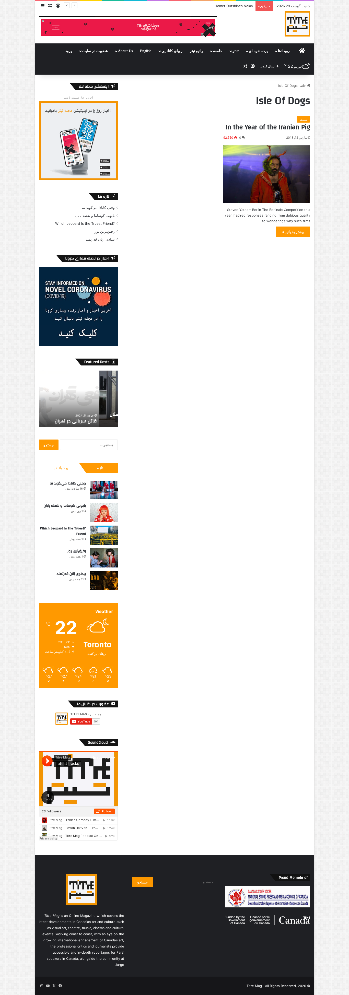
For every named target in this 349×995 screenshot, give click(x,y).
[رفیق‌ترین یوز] (104, 557)
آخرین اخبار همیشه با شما (78, 97)
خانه (303, 86)
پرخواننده (60, 467)
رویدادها (284, 51)
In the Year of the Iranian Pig (268, 127)
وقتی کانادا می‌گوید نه (98, 208)
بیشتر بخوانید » (293, 232)
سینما (303, 119)
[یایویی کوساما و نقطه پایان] (104, 512)
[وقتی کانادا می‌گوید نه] (104, 490)
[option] (78, 399)
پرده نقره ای (258, 51)
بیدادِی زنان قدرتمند (100, 239)
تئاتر (235, 51)
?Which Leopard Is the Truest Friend (85, 223)
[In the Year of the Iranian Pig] (266, 174)
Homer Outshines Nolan (234, 6)
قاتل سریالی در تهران (94, 421)
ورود (68, 51)
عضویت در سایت (95, 51)
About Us (125, 51)
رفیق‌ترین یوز (105, 231)
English (146, 51)
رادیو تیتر (196, 51)
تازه (100, 467)
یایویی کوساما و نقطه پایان (95, 216)
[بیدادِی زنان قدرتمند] (104, 580)
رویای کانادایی (171, 51)
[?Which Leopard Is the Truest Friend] (104, 535)
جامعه (217, 51)
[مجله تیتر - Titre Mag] (297, 24)
